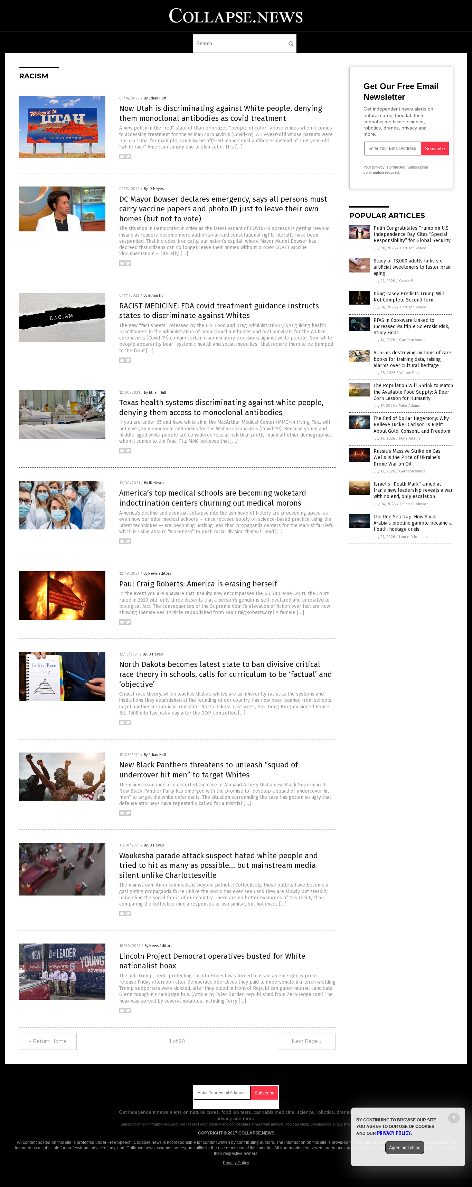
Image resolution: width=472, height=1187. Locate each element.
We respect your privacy (200, 1124)
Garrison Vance (413, 248)
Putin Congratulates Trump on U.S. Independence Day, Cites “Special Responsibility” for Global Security (412, 234)
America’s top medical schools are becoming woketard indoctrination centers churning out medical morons (212, 498)
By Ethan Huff (155, 98)
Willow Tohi (409, 373)
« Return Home (48, 1041)
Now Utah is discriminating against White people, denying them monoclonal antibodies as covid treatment (220, 113)
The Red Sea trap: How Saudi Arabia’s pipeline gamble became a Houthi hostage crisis (413, 523)
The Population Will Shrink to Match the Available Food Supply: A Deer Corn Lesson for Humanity (413, 392)
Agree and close (405, 1147)
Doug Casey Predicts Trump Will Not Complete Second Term (409, 297)
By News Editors (157, 573)
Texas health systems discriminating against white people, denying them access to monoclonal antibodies (221, 407)
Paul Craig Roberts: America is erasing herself (198, 583)
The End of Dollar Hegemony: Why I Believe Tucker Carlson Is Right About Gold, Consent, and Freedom (413, 424)
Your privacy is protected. (385, 167)
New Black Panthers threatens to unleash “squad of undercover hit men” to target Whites (208, 769)
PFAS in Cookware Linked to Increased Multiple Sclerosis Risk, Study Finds (411, 326)
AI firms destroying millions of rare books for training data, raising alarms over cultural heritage (412, 359)
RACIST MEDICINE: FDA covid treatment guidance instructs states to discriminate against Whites (219, 310)
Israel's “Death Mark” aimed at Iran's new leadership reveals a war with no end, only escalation (413, 490)
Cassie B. (406, 281)
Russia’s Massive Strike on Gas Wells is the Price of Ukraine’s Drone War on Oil (407, 457)
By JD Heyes (154, 188)
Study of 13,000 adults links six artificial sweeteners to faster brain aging (413, 267)
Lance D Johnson (414, 504)
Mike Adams (409, 405)
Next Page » (307, 1041)
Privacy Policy (236, 1162)
